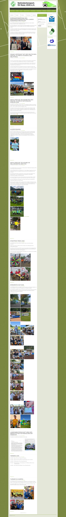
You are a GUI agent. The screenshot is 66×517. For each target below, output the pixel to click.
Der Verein (23, 21)
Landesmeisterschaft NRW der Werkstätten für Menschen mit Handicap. (21, 433)
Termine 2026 (14, 456)
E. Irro (16, 21)
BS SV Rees (13, 515)
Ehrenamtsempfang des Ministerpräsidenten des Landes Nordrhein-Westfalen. (22, 19)
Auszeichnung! (15, 129)
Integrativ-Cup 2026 (17, 285)
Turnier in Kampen (16, 479)
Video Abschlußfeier (26, 216)
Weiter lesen (11, 51)
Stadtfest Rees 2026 (17, 241)
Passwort (39, 21)
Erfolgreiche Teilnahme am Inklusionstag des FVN (20, 163)
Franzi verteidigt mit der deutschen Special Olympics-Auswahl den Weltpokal (23, 56)
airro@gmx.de (54, 23)
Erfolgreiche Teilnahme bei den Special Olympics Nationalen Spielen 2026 (21, 101)
